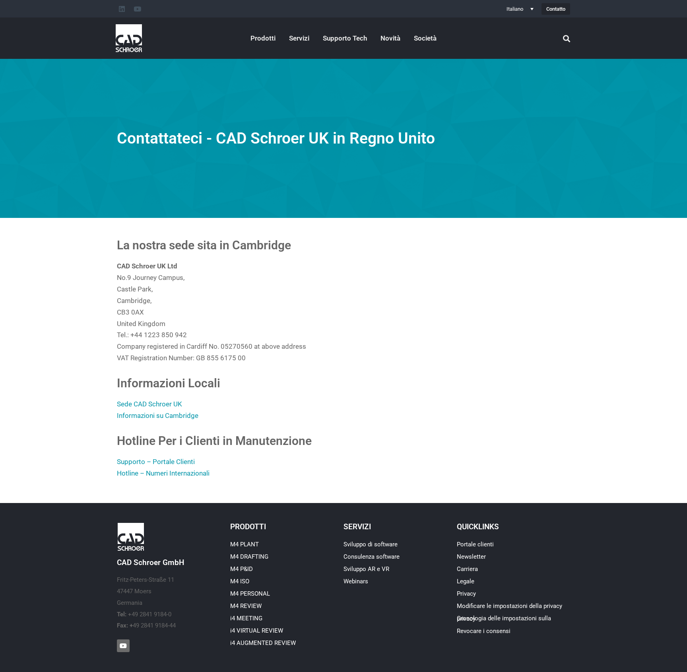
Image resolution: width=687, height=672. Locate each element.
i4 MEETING (246, 618)
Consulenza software (372, 556)
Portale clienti (475, 544)
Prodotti (263, 38)
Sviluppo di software (371, 544)
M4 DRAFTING (249, 556)
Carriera (467, 569)
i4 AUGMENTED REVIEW (263, 643)
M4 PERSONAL (250, 593)
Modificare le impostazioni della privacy (509, 606)
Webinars (356, 581)
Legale (465, 581)
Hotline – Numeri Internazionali (163, 473)
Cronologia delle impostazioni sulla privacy (504, 618)
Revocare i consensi (483, 631)
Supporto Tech (345, 38)
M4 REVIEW (246, 606)
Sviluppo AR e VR (366, 569)
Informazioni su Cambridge (157, 416)
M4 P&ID (241, 569)
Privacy (466, 593)
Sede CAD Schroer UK (149, 404)
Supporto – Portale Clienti (156, 462)
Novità (390, 38)
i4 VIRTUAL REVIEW (256, 630)
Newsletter (471, 556)
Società (425, 38)
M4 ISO (239, 581)
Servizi (299, 38)
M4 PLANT (244, 544)
